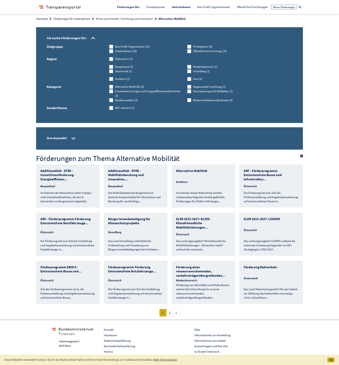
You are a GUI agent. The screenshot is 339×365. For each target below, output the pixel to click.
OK (331, 360)
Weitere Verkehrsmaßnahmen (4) (213, 100)
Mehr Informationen (165, 359)
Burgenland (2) (124, 67)
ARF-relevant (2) (125, 108)
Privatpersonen (156, 7)
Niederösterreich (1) (205, 67)
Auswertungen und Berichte (211, 346)
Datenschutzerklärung (117, 340)
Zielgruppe (55, 46)
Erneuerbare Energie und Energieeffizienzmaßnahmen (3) (147, 93)
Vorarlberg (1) (201, 71)
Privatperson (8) (202, 46)
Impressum (110, 335)
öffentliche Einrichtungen (252, 7)
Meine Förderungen (284, 7)
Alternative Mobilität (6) (129, 87)
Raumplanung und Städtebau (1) (213, 91)
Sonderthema (57, 108)
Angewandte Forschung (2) (209, 87)
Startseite (42, 19)
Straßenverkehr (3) (126, 100)
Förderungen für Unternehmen (72, 19)
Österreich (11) (124, 59)
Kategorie (54, 87)
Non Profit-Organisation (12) (132, 46)
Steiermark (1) (123, 71)
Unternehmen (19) (126, 51)
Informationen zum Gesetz (210, 340)
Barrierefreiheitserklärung (119, 346)
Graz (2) (197, 79)
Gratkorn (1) (122, 79)
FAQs (197, 330)
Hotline (108, 351)
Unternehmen (183, 7)
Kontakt (109, 330)
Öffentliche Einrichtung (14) (210, 51)
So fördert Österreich (206, 351)
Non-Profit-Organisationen (213, 7)
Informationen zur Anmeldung (212, 335)
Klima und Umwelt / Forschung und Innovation (124, 19)
